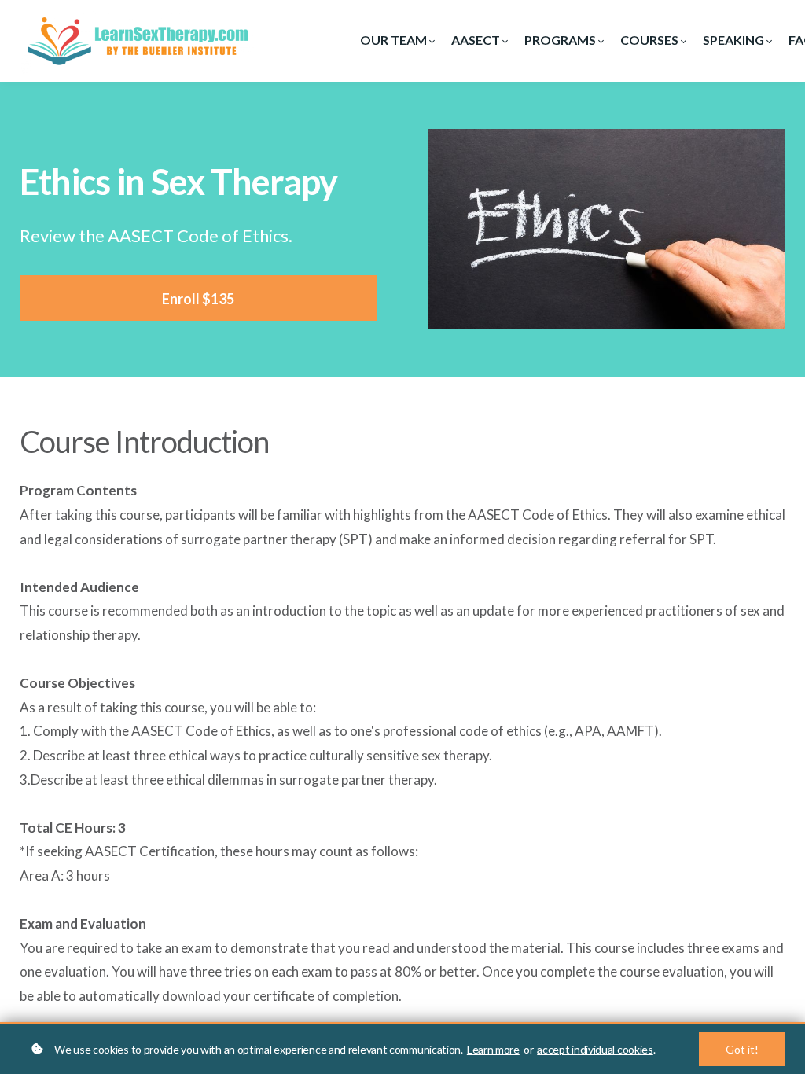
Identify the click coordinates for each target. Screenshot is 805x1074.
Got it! (742, 1049)
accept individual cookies (595, 1049)
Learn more (493, 1049)
